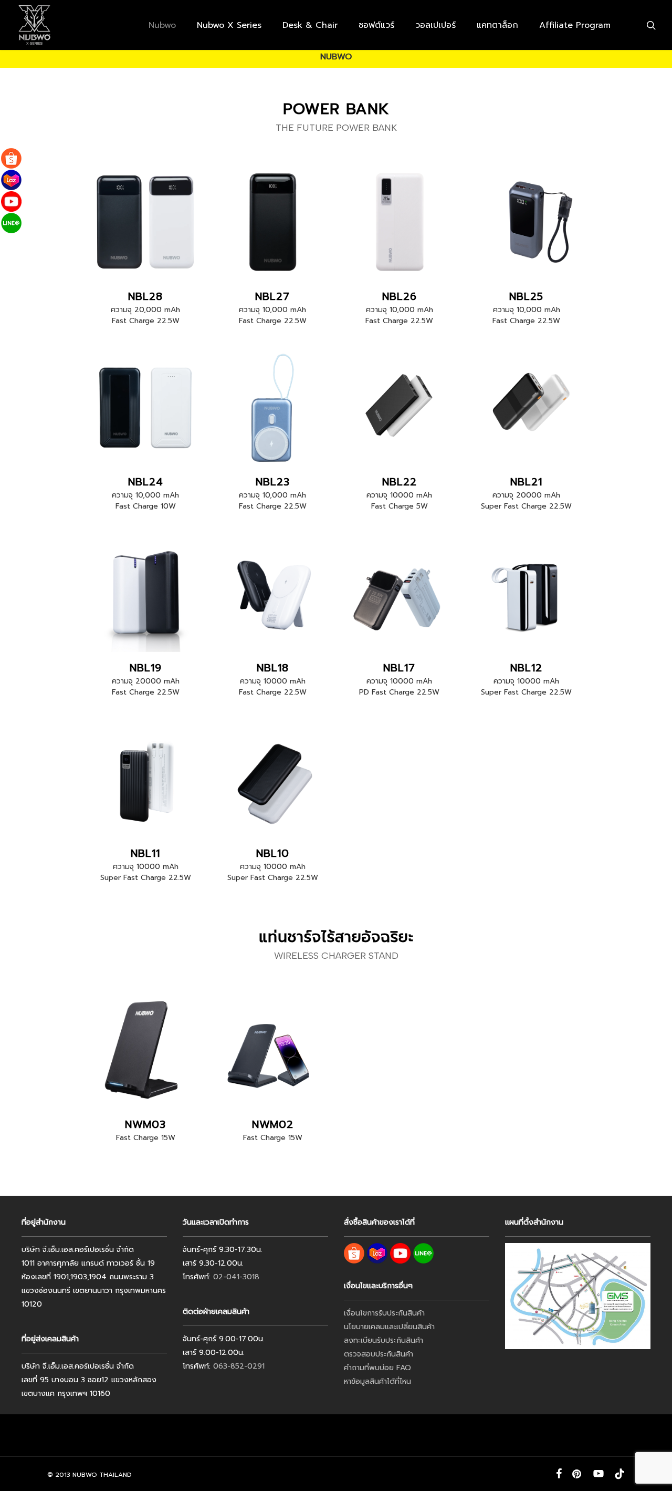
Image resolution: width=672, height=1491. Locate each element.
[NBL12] (526, 593)
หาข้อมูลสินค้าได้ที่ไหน (377, 1381)
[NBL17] (399, 593)
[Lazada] (11, 180)
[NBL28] (145, 222)
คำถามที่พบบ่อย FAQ (377, 1367)
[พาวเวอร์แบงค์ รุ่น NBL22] (399, 408)
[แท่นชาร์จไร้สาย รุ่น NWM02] (272, 1050)
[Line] (11, 223)
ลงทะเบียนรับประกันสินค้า (383, 1340)
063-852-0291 (239, 1366)
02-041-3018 (236, 1276)
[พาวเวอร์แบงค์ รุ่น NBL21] (526, 408)
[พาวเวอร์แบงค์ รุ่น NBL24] (145, 408)
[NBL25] (526, 222)
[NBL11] (145, 779)
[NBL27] (272, 222)
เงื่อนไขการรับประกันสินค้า (384, 1313)
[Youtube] (11, 201)
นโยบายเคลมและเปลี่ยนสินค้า (389, 1326)
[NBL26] (399, 222)
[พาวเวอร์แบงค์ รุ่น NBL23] (272, 408)
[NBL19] (145, 593)
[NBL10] (272, 779)
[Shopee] (11, 158)
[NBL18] (272, 593)
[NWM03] (145, 1050)
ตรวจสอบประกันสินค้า (378, 1354)
